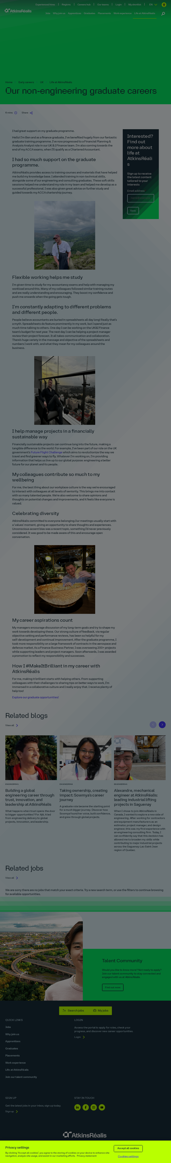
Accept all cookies (128, 1148)
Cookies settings (128, 1156)
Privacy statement (87, 1156)
